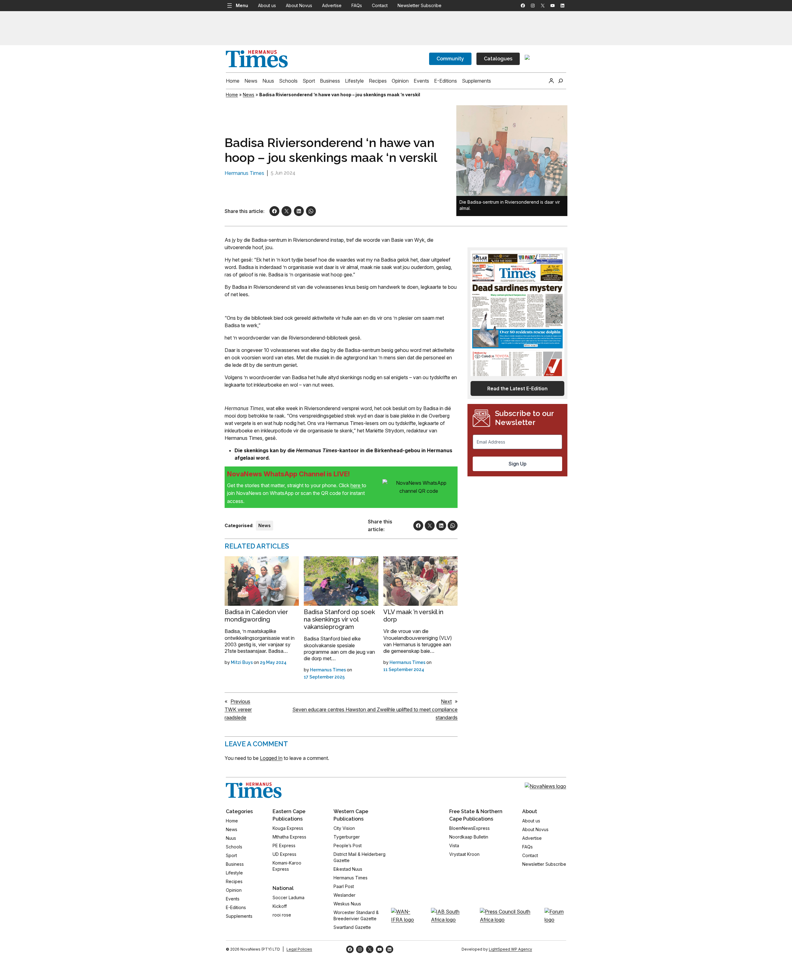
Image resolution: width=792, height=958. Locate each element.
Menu (242, 5)
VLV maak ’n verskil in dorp (413, 615)
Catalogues (498, 59)
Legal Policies (299, 949)
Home (232, 94)
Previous (240, 701)
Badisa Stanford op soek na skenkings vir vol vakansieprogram (339, 619)
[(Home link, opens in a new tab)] (254, 790)
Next (446, 701)
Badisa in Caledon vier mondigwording (256, 615)
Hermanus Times (244, 173)
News (248, 94)
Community (450, 59)
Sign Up (518, 464)
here (356, 485)
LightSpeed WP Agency (510, 949)
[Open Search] (560, 80)
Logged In (271, 758)
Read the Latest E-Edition (517, 388)
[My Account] (551, 81)
